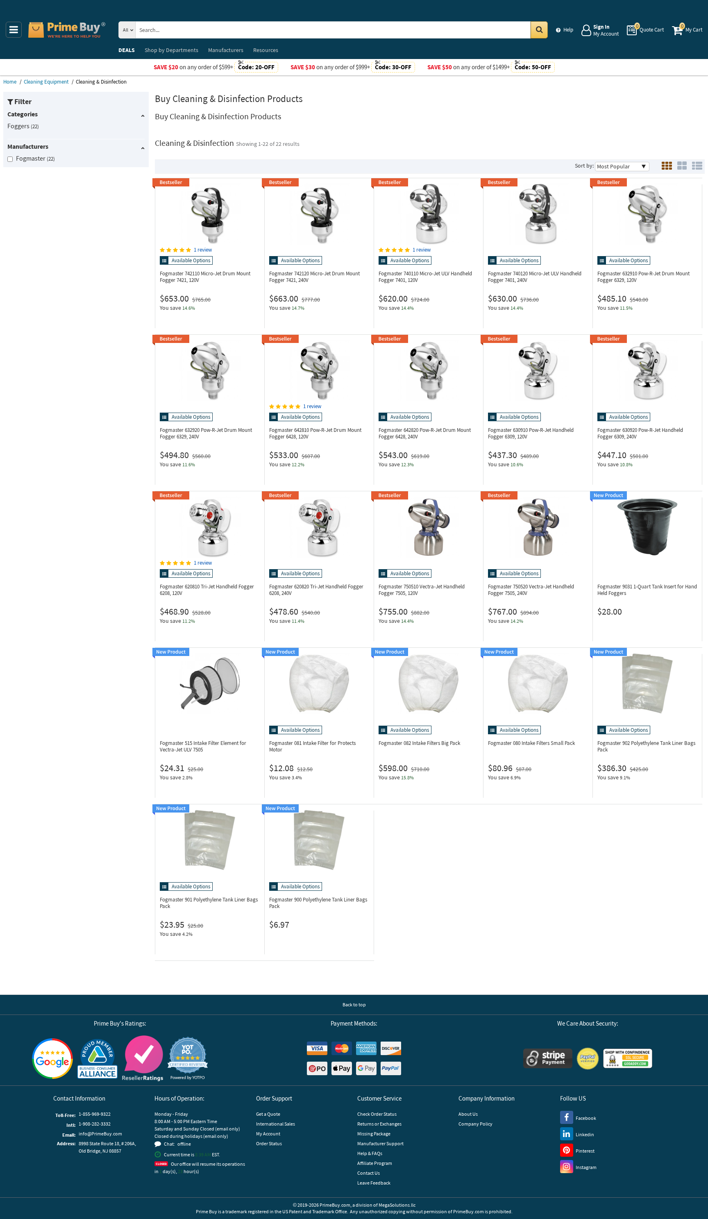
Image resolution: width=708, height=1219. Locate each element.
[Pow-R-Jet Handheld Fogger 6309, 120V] (538, 370)
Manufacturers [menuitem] (225, 50)
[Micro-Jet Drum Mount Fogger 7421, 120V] (210, 214)
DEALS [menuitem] (126, 50)
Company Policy (475, 1124)
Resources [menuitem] (265, 50)
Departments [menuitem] (171, 50)
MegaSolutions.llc (397, 1205)
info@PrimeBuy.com (100, 1133)
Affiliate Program (374, 1163)
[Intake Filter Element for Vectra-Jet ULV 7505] (210, 683)
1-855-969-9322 (95, 1114)
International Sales (275, 1124)
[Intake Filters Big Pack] (428, 683)
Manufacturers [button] (27, 146)
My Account (268, 1133)
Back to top (354, 1004)
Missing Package (373, 1133)
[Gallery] (682, 166)
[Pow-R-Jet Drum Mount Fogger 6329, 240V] (210, 370)
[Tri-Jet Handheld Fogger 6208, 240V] (319, 527)
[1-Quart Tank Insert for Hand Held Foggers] (647, 527)
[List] (697, 166)
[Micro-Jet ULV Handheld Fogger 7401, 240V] (538, 214)
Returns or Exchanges (379, 1124)
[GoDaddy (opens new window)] (627, 1058)
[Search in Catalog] (539, 30)
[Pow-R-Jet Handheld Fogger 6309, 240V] (647, 370)
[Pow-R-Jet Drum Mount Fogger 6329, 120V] (647, 214)
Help (568, 29)
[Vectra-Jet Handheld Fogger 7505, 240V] (538, 527)
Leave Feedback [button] (373, 1183)
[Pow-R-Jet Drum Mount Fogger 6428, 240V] (428, 370)
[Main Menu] (14, 30)
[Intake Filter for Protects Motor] (319, 683)
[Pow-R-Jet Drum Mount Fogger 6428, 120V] (319, 370)
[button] (187, 1059)
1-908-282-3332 (95, 1124)
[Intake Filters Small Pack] (538, 683)
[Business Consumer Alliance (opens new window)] (97, 1058)
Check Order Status (377, 1114)
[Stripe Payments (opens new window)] (547, 1058)
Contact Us (368, 1173)
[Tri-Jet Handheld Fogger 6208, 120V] (210, 527)
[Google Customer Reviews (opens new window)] (52, 1058)
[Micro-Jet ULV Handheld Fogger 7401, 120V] (428, 214)
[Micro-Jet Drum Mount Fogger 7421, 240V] (319, 214)
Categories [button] (22, 114)
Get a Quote (268, 1114)
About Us (468, 1114)
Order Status (269, 1143)
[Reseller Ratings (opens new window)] (142, 1058)
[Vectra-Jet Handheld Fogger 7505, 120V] (428, 527)
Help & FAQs (369, 1153)
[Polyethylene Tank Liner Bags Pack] (647, 683)
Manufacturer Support (380, 1143)
